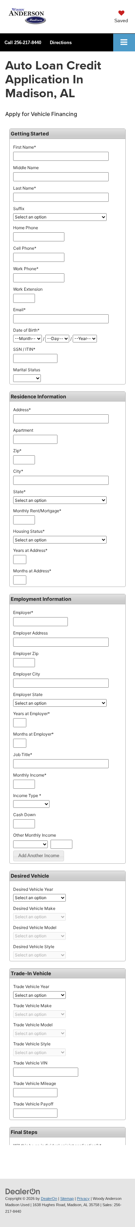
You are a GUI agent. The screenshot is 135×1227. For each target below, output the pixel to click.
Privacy (83, 1198)
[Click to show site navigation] (124, 42)
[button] (23, 42)
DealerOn (49, 1198)
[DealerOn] (22, 1191)
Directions (61, 42)
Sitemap (67, 1198)
